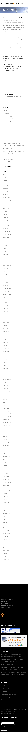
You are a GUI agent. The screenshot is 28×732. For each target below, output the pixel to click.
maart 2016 (5, 499)
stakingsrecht (8, 68)
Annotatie (9, 64)
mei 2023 (5, 279)
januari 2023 (6, 285)
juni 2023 (5, 277)
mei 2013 (5, 556)
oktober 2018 (6, 419)
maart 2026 (6, 188)
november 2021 (7, 322)
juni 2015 (5, 519)
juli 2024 (5, 245)
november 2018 (7, 416)
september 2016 (7, 488)
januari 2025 (6, 228)
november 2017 (6, 451)
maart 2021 (5, 345)
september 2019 (7, 388)
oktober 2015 (6, 510)
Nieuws (5, 113)
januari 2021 (6, 351)
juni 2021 (5, 336)
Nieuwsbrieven (6, 116)
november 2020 (7, 356)
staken (19, 66)
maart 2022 (5, 311)
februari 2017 (6, 476)
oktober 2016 (6, 485)
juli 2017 (5, 462)
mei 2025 (5, 217)
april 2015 (5, 522)
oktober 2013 (6, 553)
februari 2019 (6, 408)
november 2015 (6, 508)
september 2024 (7, 240)
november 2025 (7, 200)
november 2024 (7, 234)
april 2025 (5, 220)
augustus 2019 (6, 391)
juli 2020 (5, 359)
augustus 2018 (6, 425)
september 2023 (7, 268)
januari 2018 (6, 445)
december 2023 (7, 262)
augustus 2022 (6, 297)
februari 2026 (6, 191)
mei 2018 (5, 433)
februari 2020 (6, 374)
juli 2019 (5, 394)
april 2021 (5, 342)
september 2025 (7, 205)
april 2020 (5, 368)
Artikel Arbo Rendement (8, 148)
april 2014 (5, 545)
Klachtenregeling (5, 697)
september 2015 (7, 513)
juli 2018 (5, 428)
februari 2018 (6, 442)
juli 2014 (5, 542)
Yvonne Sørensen (18, 22)
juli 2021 (5, 334)
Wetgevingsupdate (7, 121)
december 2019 (7, 379)
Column (5, 110)
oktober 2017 (6, 453)
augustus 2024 (6, 242)
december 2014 (7, 533)
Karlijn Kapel (17, 64)
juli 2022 (5, 299)
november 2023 (7, 265)
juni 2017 (5, 465)
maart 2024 (5, 257)
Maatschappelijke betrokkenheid (9, 694)
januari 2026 (6, 194)
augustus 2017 (6, 459)
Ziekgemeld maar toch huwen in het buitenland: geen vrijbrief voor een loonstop (13, 660)
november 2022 (7, 291)
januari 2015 (6, 530)
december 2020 (7, 354)
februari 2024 (6, 260)
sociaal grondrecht (9, 66)
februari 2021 (6, 348)
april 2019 (5, 402)
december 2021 (7, 319)
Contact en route (5, 699)
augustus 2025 (6, 208)
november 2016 (7, 482)
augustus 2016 (6, 490)
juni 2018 (5, 431)
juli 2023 (5, 274)
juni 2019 (5, 396)
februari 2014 (6, 547)
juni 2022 (5, 302)
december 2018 (7, 413)
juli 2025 (5, 211)
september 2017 (7, 456)
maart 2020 (6, 371)
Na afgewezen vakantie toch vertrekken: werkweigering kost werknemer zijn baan (11, 655)
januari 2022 (6, 317)
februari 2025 (6, 225)
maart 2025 (5, 222)
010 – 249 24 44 (9, 605)
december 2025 (7, 197)
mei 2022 (5, 305)
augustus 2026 (6, 174)
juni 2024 (5, 248)
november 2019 (7, 382)
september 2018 (7, 422)
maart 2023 (5, 282)
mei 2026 (5, 183)
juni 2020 (5, 362)
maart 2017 (5, 473)
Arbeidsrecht (4, 691)
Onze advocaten (5, 688)
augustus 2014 (6, 539)
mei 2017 (5, 468)
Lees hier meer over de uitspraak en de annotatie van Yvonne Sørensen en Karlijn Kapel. (13, 58)
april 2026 (5, 185)
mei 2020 (5, 365)
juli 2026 (5, 177)
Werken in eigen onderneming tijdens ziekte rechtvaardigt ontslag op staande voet (12, 668)
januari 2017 (6, 479)
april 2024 (5, 254)
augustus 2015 (6, 516)
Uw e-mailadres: (5, 720)
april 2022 (5, 308)
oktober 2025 (6, 203)
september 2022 (7, 294)
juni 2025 (5, 214)
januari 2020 (6, 376)
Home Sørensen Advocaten (7, 685)
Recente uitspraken (7, 119)
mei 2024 (5, 251)
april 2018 (5, 436)
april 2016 (5, 496)
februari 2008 (6, 559)
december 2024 (7, 231)
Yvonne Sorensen (8, 70)
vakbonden (16, 68)
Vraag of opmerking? (6, 607)
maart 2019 (5, 405)
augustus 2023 (6, 271)
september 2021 (7, 328)
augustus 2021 (6, 331)
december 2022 (7, 288)
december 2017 (7, 448)
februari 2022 (6, 314)
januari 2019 (6, 411)
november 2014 (7, 536)
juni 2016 (5, 493)
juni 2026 (5, 180)
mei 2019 (5, 399)
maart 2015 (5, 525)
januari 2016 (6, 505)
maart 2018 (5, 439)
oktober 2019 (6, 385)
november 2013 (7, 550)
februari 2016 (6, 502)
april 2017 (5, 470)
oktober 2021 (6, 325)
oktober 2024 (6, 237)
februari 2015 (6, 527)
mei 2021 (5, 339)
